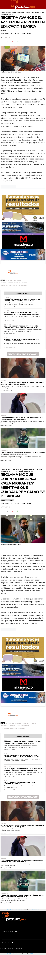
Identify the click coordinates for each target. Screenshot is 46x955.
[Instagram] (6, 943)
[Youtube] (12, 943)
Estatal (8, 12)
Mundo (6, 311)
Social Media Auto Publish (14, 954)
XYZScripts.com (34, 954)
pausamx (6, 37)
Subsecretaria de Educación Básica (14, 285)
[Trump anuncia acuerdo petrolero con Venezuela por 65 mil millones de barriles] (23, 403)
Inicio (3, 12)
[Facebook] (3, 41)
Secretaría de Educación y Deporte (14, 283)
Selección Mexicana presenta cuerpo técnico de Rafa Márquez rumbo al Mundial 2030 (23, 326)
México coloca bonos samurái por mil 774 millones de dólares (21, 340)
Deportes (7, 324)
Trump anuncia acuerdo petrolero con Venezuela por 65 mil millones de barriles (21, 313)
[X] (7, 41)
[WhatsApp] (17, 41)
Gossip (6, 297)
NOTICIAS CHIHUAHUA (13, 280)
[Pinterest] (12, 41)
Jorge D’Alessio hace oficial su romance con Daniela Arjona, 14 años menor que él (22, 299)
